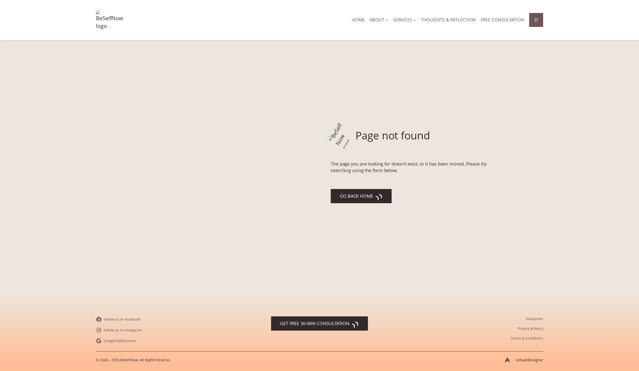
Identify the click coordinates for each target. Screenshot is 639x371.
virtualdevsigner (529, 359)
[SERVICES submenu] (414, 20)
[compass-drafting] (507, 360)
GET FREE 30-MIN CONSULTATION (314, 323)
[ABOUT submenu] (387, 20)
